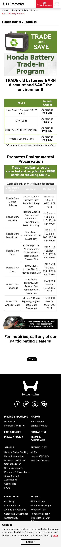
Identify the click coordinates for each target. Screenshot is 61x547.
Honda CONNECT (40, 460)
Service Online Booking (16, 452)
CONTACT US (38, 432)
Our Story (9, 501)
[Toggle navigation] (57, 3)
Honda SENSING (39, 456)
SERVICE (9, 447)
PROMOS (35, 416)
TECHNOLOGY (38, 447)
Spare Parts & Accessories (11, 478)
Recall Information (14, 456)
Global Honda (37, 501)
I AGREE (30, 542)
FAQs (7, 487)
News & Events (12, 505)
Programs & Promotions (23, 10)
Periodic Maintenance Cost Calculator (15, 462)
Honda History (38, 509)
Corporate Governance (16, 513)
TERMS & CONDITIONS (37, 438)
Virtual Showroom (44, 5)
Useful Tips (10, 483)
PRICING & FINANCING (16, 416)
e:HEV (33, 452)
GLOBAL (35, 496)
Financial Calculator (14, 425)
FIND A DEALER (12, 432)
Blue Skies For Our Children (40, 519)
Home (5, 10)
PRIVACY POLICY (13, 436)
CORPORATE (11, 496)
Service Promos (38, 425)
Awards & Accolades (15, 509)
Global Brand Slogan (41, 505)
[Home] (16, 3)
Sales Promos (37, 421)
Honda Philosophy (40, 513)
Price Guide (10, 421)
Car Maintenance (13, 468)
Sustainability (11, 517)
